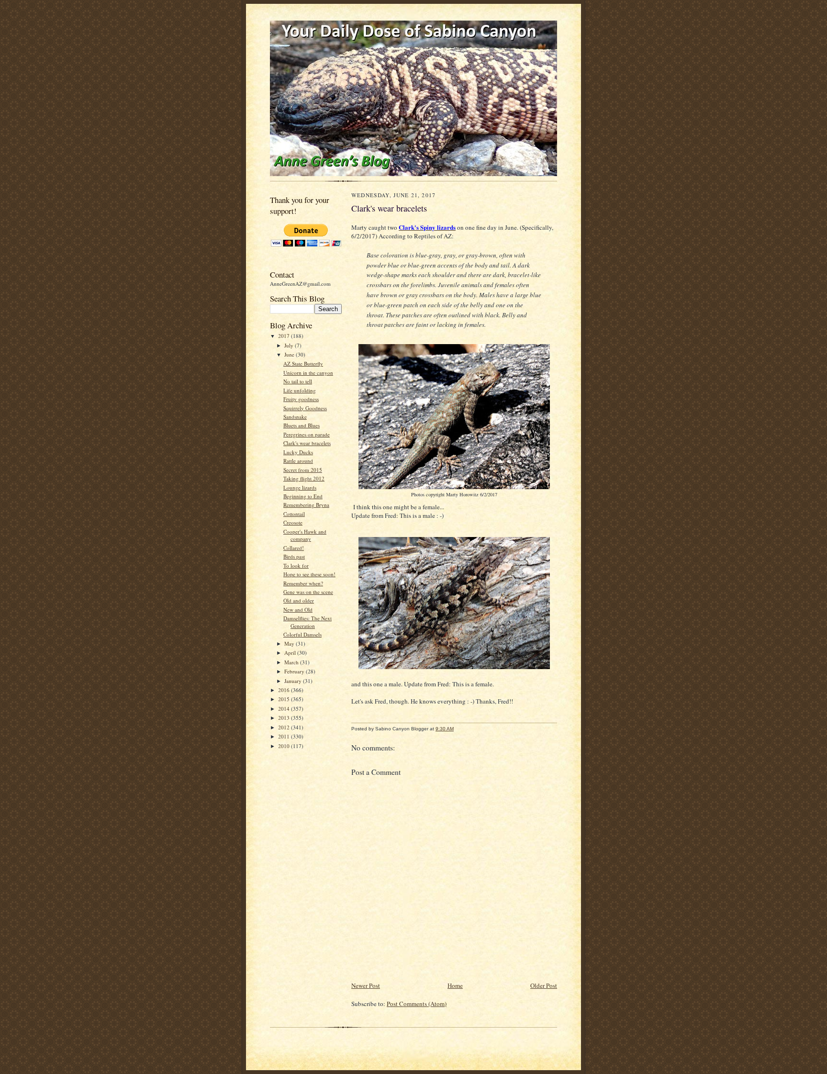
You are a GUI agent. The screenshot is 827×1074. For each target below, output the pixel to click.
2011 (284, 736)
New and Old (298, 609)
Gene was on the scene (308, 591)
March (292, 662)
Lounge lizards (299, 487)
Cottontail (294, 513)
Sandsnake (295, 416)
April (290, 652)
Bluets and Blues (301, 425)
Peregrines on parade (306, 434)
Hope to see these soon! (309, 574)
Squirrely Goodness (305, 408)
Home (455, 985)
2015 (284, 699)
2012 (284, 727)
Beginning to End (303, 496)
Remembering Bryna (306, 504)
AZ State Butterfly (303, 363)
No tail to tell (297, 381)
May (290, 643)
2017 (284, 335)
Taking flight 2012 (303, 478)
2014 (284, 708)
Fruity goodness (301, 399)
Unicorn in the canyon (308, 372)
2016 (284, 690)
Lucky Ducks (298, 452)
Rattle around (298, 460)
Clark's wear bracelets (307, 443)
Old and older (298, 600)
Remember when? (303, 583)
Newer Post (365, 985)
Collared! (293, 547)
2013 (284, 717)
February (295, 671)
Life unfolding (299, 390)
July (289, 345)
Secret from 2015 (302, 469)
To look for (296, 565)
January (293, 680)
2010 (284, 746)
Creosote (292, 522)
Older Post (543, 985)
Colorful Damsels (302, 634)
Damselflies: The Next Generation (307, 622)
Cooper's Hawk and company (304, 535)
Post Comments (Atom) (417, 1003)
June (290, 354)
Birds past (294, 556)
